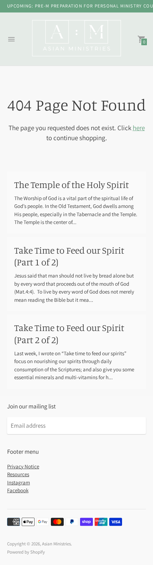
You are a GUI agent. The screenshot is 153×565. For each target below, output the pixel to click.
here (139, 127)
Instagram (18, 482)
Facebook (17, 490)
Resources (18, 474)
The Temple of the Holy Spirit (71, 184)
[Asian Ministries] (76, 39)
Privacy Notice (23, 466)
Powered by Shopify (26, 552)
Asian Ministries (56, 544)
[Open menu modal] (11, 39)
